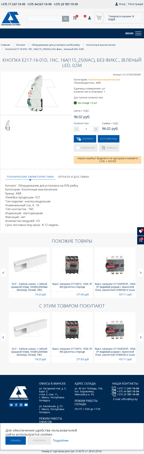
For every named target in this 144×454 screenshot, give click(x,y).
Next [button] (141, 273)
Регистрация (135, 4)
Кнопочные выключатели (104, 79)
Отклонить (39, 440)
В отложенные (108, 138)
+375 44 (128, 391)
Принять (16, 440)
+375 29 (128, 394)
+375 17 (128, 388)
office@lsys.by (129, 399)
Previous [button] (3, 273)
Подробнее (60, 440)
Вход (122, 4)
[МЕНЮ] (138, 33)
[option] (29, 272)
